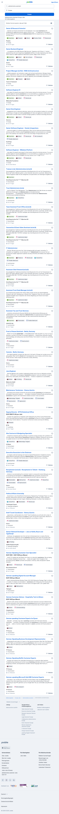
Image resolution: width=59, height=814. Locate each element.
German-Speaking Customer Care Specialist (21, 553)
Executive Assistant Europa (28, 711)
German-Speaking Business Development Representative (25, 639)
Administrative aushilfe (11, 707)
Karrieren (4, 765)
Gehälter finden (43, 762)
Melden (50, 44)
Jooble (11, 810)
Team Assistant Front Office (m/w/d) (18, 207)
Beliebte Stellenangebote (43, 707)
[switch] (51, 23)
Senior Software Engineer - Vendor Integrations (22, 128)
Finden (29, 14)
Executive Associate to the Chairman (18, 452)
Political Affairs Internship (15, 493)
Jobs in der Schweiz (7, 770)
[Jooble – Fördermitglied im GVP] (34, 786)
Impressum (4, 806)
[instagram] (6, 780)
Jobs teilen (23, 755)
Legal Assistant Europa (27, 717)
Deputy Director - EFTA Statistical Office (20, 412)
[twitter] (10, 780)
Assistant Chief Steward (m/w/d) (17, 269)
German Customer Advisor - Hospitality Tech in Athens (24, 597)
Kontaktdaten (5, 763)
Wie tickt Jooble (6, 758)
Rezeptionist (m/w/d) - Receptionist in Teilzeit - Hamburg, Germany (25, 471)
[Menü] (2, 2)
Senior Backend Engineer (14, 49)
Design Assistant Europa (28, 730)
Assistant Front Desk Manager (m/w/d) (19, 290)
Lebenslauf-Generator (45, 767)
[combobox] (4, 794)
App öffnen (54, 2)
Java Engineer (11, 371)
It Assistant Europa (26, 728)
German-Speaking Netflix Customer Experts (21, 658)
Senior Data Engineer (13, 109)
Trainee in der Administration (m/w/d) (19, 169)
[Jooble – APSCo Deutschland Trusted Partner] (13, 786)
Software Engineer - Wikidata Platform (19, 150)
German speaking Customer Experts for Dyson (22, 618)
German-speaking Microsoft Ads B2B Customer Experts (25, 677)
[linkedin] (13, 780)
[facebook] (2, 780)
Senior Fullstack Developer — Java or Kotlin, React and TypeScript (24, 532)
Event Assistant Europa (27, 722)
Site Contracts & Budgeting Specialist (19, 433)
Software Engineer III (13, 90)
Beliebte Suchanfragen (12, 702)
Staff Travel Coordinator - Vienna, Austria (20, 512)
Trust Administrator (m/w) (15, 188)
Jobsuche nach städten (43, 709)
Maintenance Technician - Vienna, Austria (20, 390)
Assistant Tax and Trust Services (17, 311)
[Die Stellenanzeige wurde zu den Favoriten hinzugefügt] (52, 28)
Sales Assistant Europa (27, 709)
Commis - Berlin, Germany (15, 352)
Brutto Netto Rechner (44, 765)
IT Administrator (11, 248)
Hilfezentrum (5, 768)
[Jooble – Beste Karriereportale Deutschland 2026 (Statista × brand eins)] (24, 786)
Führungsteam (5, 760)
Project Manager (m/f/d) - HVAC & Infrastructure (22, 71)
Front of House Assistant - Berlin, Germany (20, 331)
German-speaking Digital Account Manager (21, 575)
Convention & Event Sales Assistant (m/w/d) (21, 227)
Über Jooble (5, 755)
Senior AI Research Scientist (16, 28)
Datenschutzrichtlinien (7, 801)
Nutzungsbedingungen (7, 798)
